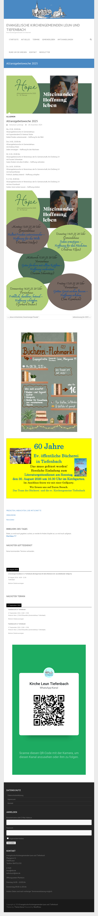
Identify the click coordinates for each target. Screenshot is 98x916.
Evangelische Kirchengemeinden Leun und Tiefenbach (43, 27)
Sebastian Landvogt (16, 125)
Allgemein (10, 117)
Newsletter (44, 52)
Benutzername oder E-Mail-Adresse (19, 818)
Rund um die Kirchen (18, 52)
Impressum (12, 799)
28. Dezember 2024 (35, 125)
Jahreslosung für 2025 (82, 317)
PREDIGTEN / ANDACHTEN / (16, 511)
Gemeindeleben (48, 39)
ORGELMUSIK (11, 515)
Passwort (9, 828)
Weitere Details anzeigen (16, 583)
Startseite (14, 39)
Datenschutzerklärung (15, 795)
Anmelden (11, 843)
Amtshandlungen (65, 39)
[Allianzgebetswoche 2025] (49, 95)
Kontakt (33, 52)
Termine (36, 39)
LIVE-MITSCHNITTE (34, 511)
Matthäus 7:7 (11, 536)
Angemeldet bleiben (16, 838)
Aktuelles (25, 39)
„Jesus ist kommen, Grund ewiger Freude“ (23, 317)
